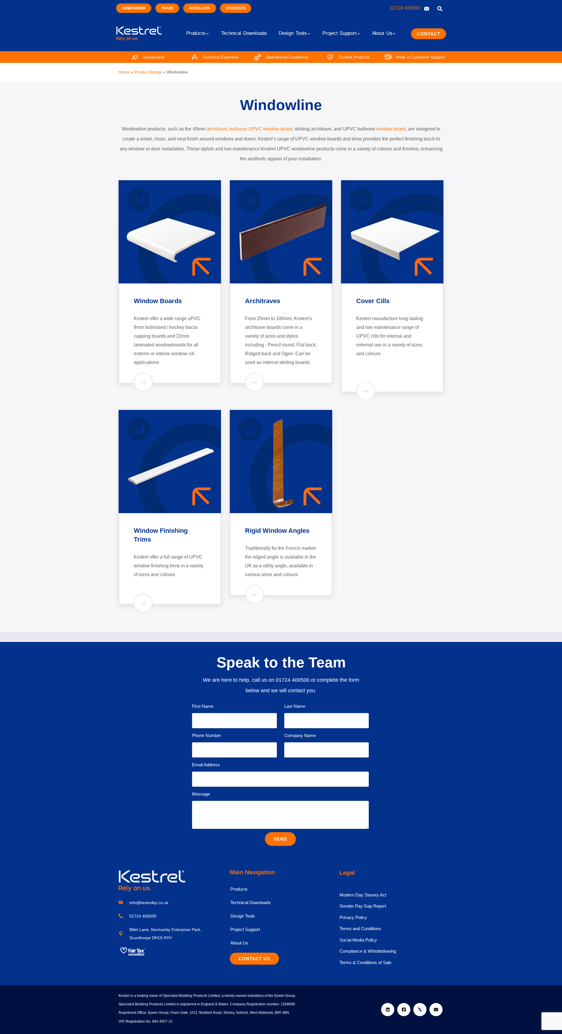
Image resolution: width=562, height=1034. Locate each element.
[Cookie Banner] (281, 1019)
